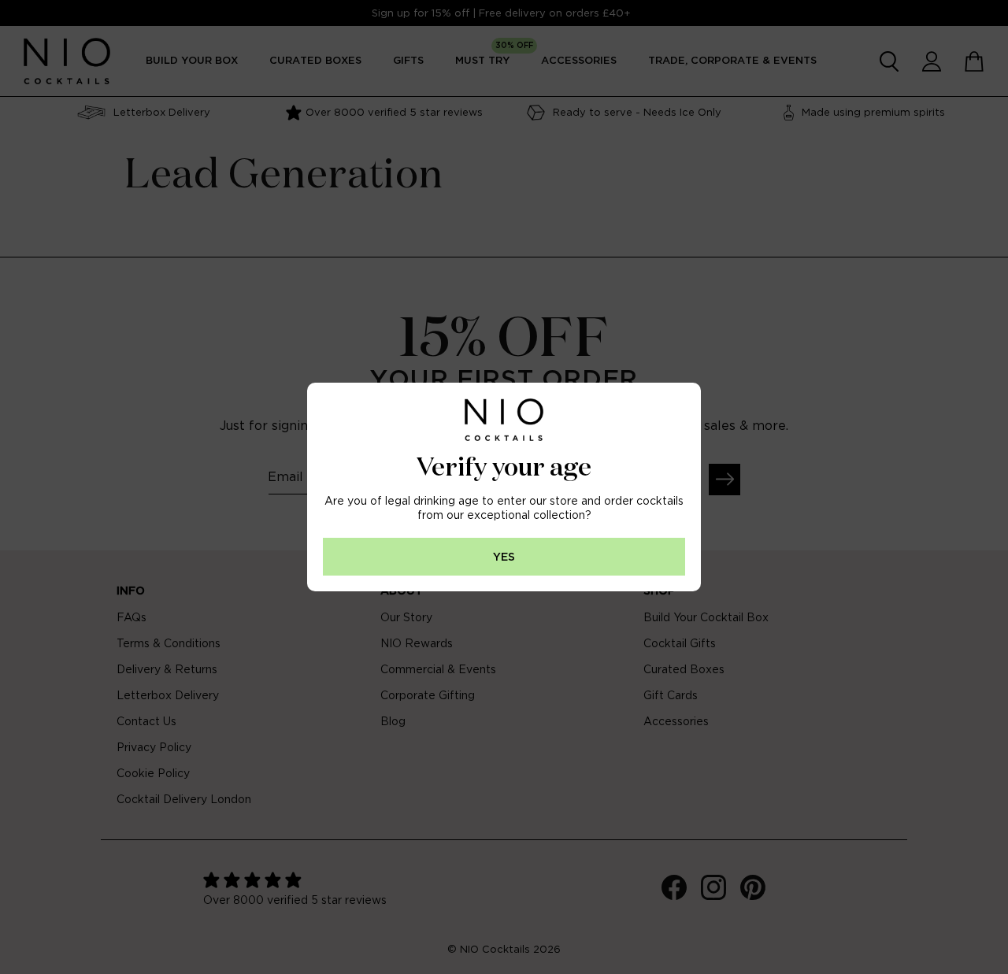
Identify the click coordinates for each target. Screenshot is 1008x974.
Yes (504, 557)
